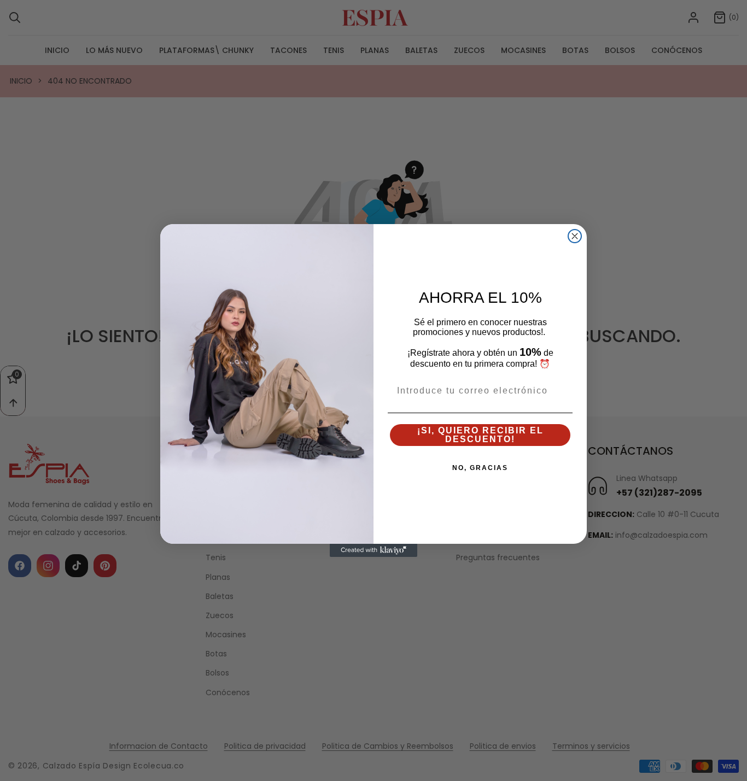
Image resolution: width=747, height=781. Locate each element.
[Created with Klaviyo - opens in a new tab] (373, 550)
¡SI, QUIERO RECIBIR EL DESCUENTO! (480, 435)
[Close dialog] (574, 236)
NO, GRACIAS (480, 468)
